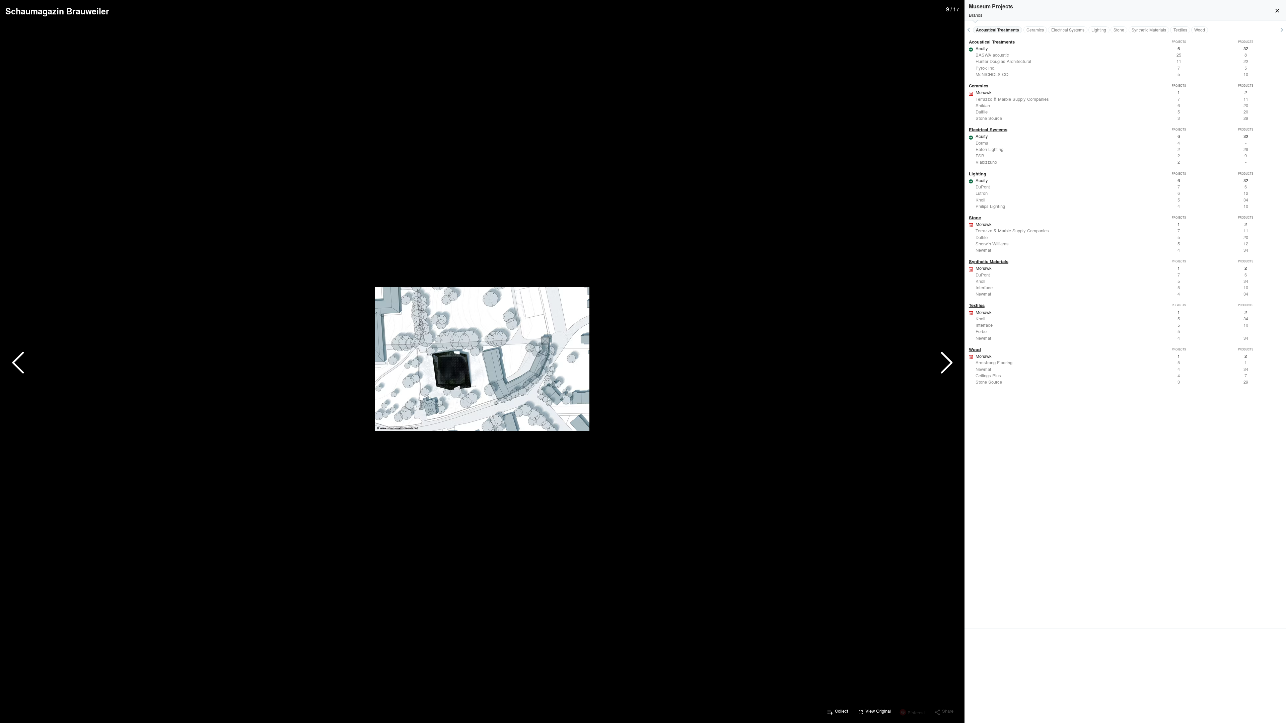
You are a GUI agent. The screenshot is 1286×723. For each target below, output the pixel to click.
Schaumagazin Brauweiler (57, 11)
